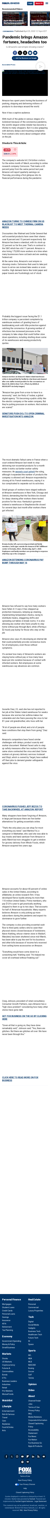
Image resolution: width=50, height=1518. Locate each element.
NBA (30, 1358)
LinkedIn (33, 1456)
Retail (4, 1388)
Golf (30, 1375)
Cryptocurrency (8, 1365)
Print (30, 53)
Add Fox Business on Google (26, 58)
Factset (32, 1499)
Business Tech (34, 1331)
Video (31, 1390)
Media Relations (35, 1417)
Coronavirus (8, 31)
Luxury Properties (35, 1311)
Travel (4, 1417)
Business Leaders (9, 1381)
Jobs (30, 1404)
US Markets (7, 1362)
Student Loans (8, 1307)
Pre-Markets (7, 1391)
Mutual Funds (7, 1394)
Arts (4, 1430)
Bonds (4, 1375)
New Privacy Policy (25, 1480)
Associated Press (8, 65)
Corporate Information (37, 1420)
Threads (25, 53)
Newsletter (44, 1456)
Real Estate (34, 1299)
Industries (6, 1384)
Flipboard (28, 1456)
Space (31, 1344)
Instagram (17, 1456)
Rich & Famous (8, 1414)
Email (35, 53)
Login (30, 3)
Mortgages (6, 1304)
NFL (29, 1355)
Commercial (33, 1307)
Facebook (15, 53)
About (31, 1396)
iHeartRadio (28, 1462)
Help (25, 1488)
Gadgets (31, 1328)
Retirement (7, 1327)
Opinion (32, 1384)
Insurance (6, 1320)
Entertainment (8, 1411)
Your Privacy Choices (27, 1484)
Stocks (5, 1358)
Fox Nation (32, 1440)
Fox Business (10, 3)
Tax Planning (7, 1330)
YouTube (22, 1456)
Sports (32, 1350)
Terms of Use (34, 1407)
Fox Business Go (35, 1443)
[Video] (25, 72)
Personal (32, 1304)
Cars (4, 1421)
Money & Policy (8, 1344)
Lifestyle (6, 1406)
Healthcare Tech (35, 1334)
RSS (38, 1456)
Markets (6, 1353)
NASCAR (32, 1365)
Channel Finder (34, 1401)
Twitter (20, 53)
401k (4, 1324)
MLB (30, 1362)
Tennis (31, 1378)
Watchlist (7, 1400)
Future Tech (33, 1338)
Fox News (32, 1436)
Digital (30, 1322)
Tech (31, 1317)
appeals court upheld (25, 471)
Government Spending (11, 1341)
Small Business (8, 1347)
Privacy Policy (34, 1410)
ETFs (4, 1378)
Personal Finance (11, 1299)
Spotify (22, 1462)
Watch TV (39, 3)
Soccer (31, 1371)
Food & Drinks (7, 1427)
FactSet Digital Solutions (24, 1501)
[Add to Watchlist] (15, 150)
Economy (7, 1336)
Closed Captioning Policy (25, 1492)
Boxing (31, 1368)
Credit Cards (7, 1311)
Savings (5, 1317)
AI (29, 1341)
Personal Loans (8, 1314)
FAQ (30, 1414)
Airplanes (6, 1424)
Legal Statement (40, 1501)
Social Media (33, 1325)
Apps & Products (35, 1446)
